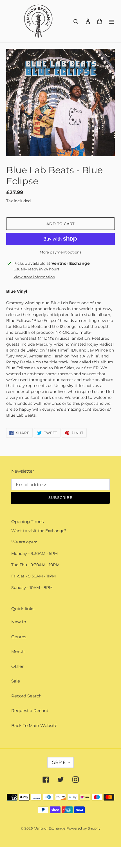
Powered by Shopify (83, 828)
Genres (18, 636)
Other (17, 666)
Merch (17, 651)
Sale (15, 681)
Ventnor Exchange (49, 828)
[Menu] (111, 21)
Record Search (26, 696)
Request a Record (29, 710)
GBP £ (59, 762)
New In (18, 621)
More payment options (60, 252)
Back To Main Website (34, 725)
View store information (34, 277)
